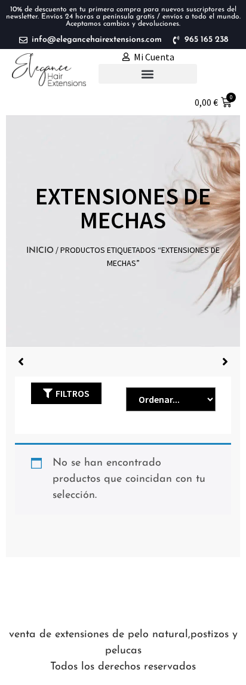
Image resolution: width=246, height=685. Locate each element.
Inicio (40, 250)
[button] (148, 74)
